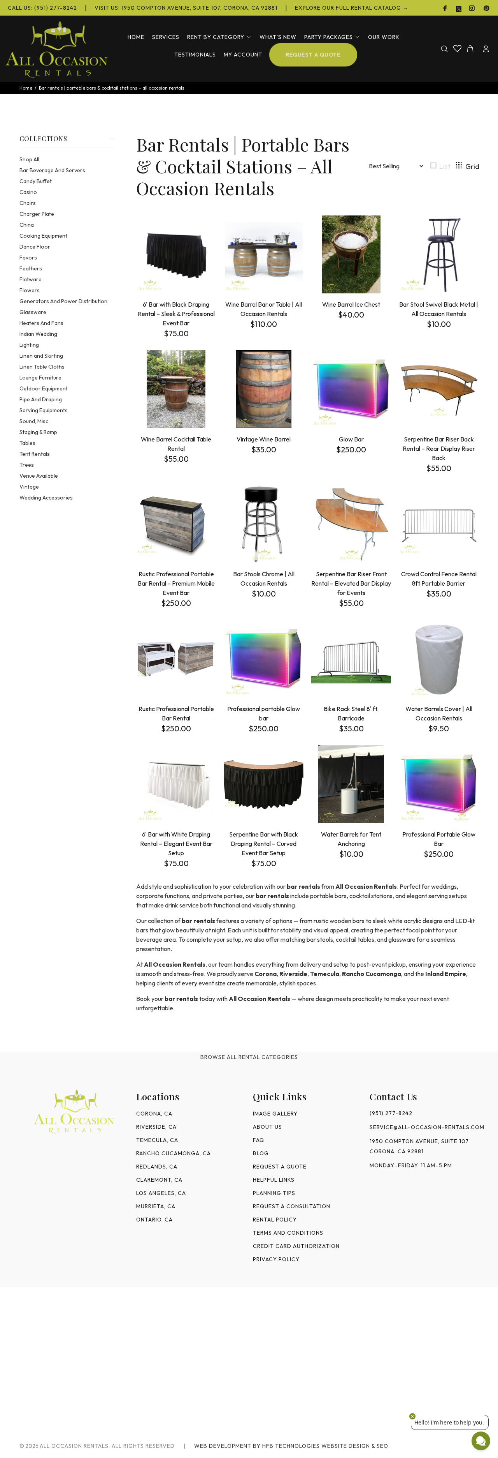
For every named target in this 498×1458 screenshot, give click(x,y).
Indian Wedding (38, 333)
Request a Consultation (291, 1206)
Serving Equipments (43, 410)
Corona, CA (154, 1113)
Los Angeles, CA (161, 1193)
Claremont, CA (159, 1179)
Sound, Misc (33, 421)
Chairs (27, 203)
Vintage (29, 486)
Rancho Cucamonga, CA (173, 1153)
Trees (26, 464)
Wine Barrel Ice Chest (351, 304)
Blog (261, 1153)
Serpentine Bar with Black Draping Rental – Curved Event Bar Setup (263, 843)
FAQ (258, 1140)
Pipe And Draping (40, 399)
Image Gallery (275, 1113)
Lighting (29, 344)
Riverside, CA (156, 1126)
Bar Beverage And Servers (52, 170)
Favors (28, 257)
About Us (267, 1126)
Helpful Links (274, 1179)
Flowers (29, 290)
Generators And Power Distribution (63, 301)
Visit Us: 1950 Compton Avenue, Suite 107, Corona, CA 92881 (186, 7)
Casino (28, 192)
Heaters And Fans (41, 323)
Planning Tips (274, 1193)
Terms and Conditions (288, 1232)
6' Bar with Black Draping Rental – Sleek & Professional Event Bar (176, 313)
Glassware (32, 312)
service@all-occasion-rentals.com (424, 1127)
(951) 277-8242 (391, 1113)
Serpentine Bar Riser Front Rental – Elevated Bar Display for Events (351, 583)
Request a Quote (280, 1166)
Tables (27, 443)
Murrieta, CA (155, 1206)
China (26, 224)
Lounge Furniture (40, 377)
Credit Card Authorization (296, 1246)
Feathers (30, 268)
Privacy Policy (276, 1259)
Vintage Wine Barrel (264, 439)
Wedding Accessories (46, 497)
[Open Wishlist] (457, 48)
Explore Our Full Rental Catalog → (352, 7)
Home (25, 88)
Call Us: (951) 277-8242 (42, 7)
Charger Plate (36, 213)
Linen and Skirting (41, 355)
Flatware (30, 279)
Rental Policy (275, 1219)
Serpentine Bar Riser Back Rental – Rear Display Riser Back (439, 448)
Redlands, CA (156, 1166)
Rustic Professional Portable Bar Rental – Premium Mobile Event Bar (176, 583)
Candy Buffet (35, 181)
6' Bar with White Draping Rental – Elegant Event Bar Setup (176, 843)
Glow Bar (351, 439)
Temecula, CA (157, 1140)
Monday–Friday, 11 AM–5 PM (411, 1165)
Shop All (29, 159)
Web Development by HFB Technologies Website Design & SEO (291, 1445)
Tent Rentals (34, 453)
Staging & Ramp (38, 432)
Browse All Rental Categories (249, 1057)
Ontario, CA (154, 1219)
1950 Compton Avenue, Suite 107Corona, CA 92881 (419, 1146)
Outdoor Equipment (43, 388)
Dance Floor (34, 246)
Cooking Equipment (43, 235)
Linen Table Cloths (42, 366)
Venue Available (38, 475)
